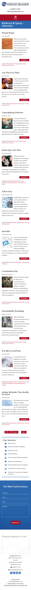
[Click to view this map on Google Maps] (15, 544)
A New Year (7, 191)
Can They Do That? (11, 73)
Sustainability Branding (13, 311)
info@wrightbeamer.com (16, 11)
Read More (24, 60)
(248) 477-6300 (15, 9)
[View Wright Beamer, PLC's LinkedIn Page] (14, 573)
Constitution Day (10, 271)
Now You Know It (10, 65)
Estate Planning (12, 454)
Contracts (11, 262)
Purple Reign (8, 33)
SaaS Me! (6, 231)
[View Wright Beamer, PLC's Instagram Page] (19, 573)
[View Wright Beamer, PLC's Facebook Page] (11, 573)
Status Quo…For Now (11, 150)
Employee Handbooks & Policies (16, 181)
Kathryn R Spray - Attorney (23, 103)
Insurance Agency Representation (17, 457)
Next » (15, 432)
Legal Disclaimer (11, 583)
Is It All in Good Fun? (11, 351)
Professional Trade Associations (17, 468)
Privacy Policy (20, 583)
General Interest (13, 103)
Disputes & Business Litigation (16, 446)
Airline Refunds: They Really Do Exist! (15, 393)
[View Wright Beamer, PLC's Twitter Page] (17, 573)
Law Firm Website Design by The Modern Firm (15, 585)
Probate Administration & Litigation (18, 465)
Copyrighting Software (12, 112)
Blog (8, 63)
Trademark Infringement (8, 383)
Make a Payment (15, 579)
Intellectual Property (14, 63)
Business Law (12, 443)
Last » (23, 432)
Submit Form (15, 522)
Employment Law (6, 182)
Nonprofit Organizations (15, 461)
